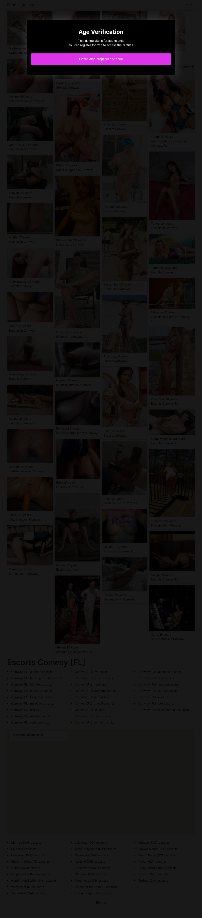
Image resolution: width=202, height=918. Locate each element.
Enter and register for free (101, 59)
